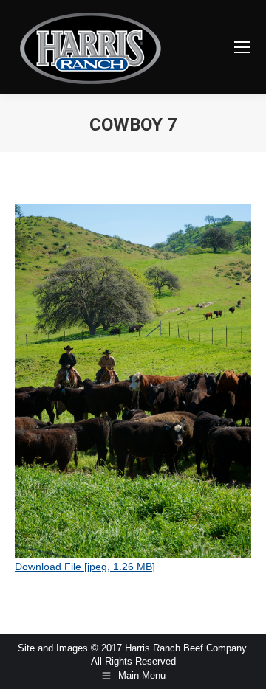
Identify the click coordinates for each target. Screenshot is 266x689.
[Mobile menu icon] (242, 47)
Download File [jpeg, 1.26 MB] (85, 566)
